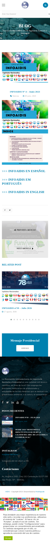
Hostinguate (40, 492)
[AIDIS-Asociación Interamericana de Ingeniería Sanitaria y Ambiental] (25, 5)
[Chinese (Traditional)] (19, 502)
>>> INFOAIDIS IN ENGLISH (23, 192)
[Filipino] (11, 506)
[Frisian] (24, 506)
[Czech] (33, 502)
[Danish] (37, 502)
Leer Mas (25, 348)
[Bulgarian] (46, 499)
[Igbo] (37, 509)
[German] (37, 506)
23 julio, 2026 (21, 441)
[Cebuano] (6, 502)
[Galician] (28, 506)
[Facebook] (3, 402)
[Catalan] (2, 502)
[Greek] (41, 506)
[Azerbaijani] (24, 499)
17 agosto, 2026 (10, 312)
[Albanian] (6, 499)
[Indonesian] (41, 509)
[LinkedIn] (12, 402)
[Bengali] (37, 499)
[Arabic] (15, 499)
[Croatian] (28, 502)
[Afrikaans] (2, 499)
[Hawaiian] (11, 509)
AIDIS (7, 492)
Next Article (24, 248)
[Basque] (28, 499)
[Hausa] (6, 509)
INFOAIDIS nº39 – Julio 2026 (17, 308)
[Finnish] (15, 506)
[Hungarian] (28, 509)
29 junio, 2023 (30, 96)
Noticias (16, 96)
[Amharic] (11, 499)
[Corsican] (24, 502)
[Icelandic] (33, 509)
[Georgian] (33, 506)
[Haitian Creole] (2, 509)
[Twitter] (7, 402)
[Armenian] (19, 499)
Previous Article (26, 230)
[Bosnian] (41, 499)
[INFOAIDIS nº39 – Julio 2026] (25, 288)
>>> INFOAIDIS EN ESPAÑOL (24, 171)
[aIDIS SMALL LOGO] (5, 371)
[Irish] (46, 509)
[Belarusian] (33, 499)
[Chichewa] (11, 502)
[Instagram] (23, 402)
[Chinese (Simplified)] (15, 502)
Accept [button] (8, 538)
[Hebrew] (15, 509)
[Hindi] (19, 509)
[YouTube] (17, 402)
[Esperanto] (2, 506)
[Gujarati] (46, 506)
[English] (46, 502)
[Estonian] (6, 506)
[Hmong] (24, 509)
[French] (19, 506)
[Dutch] (41, 502)
